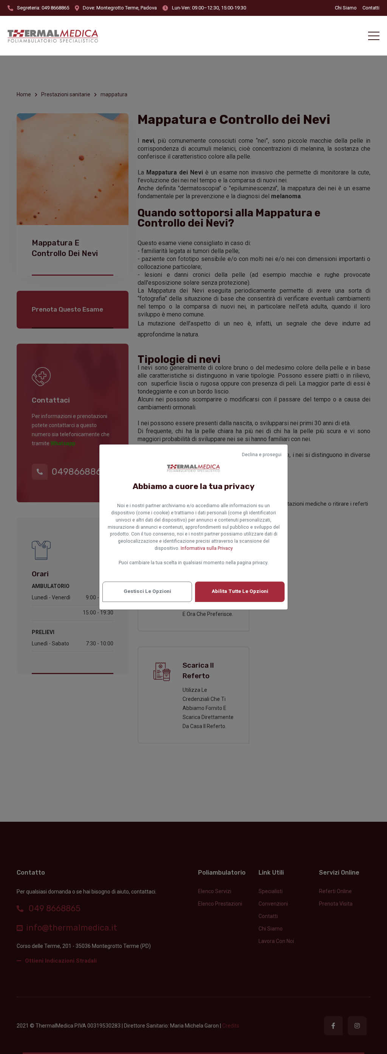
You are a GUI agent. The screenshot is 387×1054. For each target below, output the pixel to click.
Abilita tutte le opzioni (240, 591)
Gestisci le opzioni (147, 591)
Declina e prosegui (262, 454)
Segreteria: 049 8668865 (43, 8)
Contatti (370, 8)
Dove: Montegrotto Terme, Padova (120, 8)
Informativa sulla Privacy (207, 548)
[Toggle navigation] (373, 36)
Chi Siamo (346, 8)
